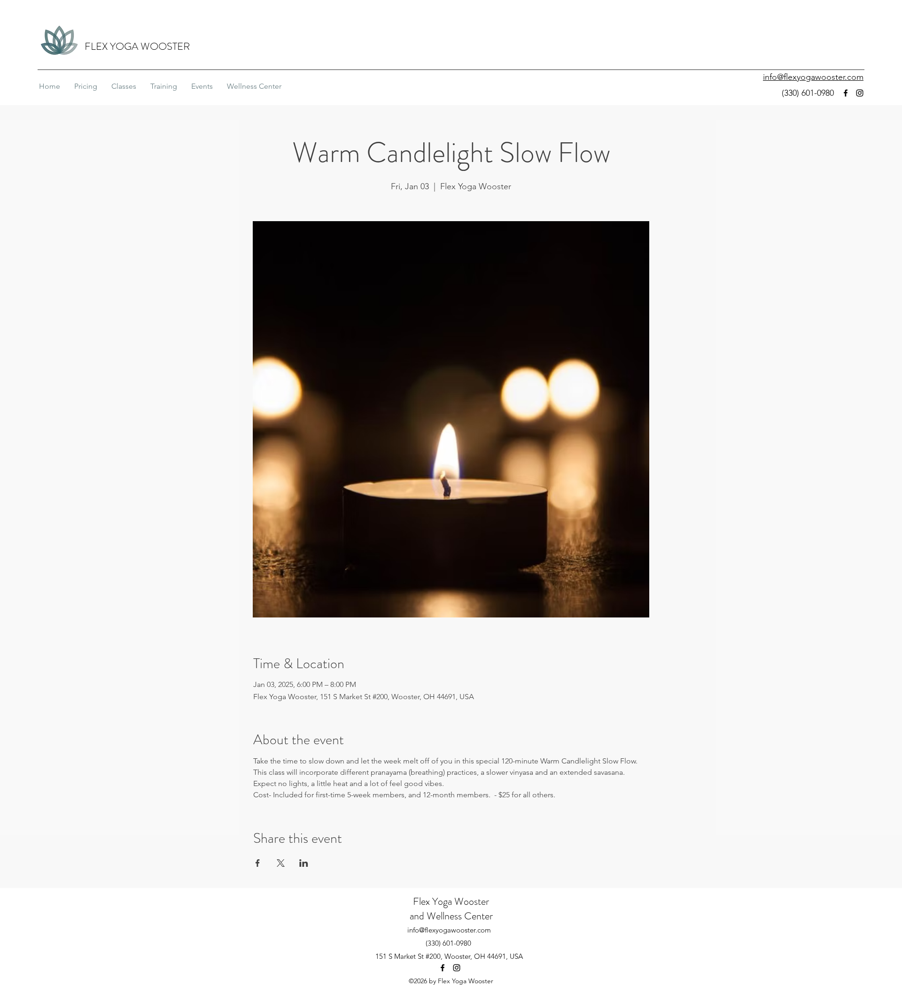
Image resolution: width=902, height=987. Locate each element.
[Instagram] (859, 93)
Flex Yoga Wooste (449, 901)
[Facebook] (845, 93)
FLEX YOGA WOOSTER (137, 46)
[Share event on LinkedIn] (303, 863)
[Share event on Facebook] (257, 863)
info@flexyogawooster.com (449, 929)
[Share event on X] (280, 863)
